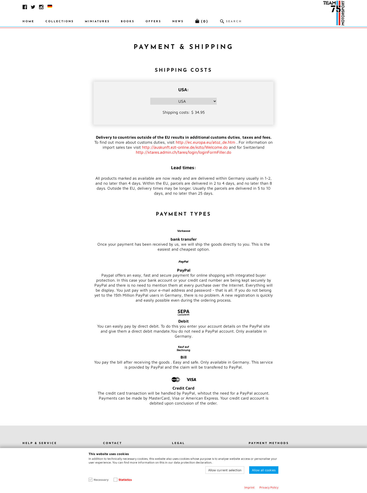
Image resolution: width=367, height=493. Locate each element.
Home (28, 21)
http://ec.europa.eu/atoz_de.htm (205, 142)
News (178, 21)
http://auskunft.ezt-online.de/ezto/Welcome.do (185, 147)
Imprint (249, 487)
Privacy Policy (268, 487)
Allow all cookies (264, 470)
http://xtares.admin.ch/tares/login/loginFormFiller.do (183, 152)
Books (127, 21)
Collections (59, 21)
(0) (204, 21)
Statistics (125, 480)
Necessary (101, 480)
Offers (153, 21)
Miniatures (97, 21)
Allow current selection (224, 470)
